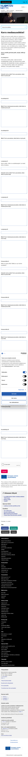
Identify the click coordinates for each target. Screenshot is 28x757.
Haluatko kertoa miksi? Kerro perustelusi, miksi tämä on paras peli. (12, 74)
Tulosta (14, 532)
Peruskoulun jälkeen (5, 625)
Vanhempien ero (4, 570)
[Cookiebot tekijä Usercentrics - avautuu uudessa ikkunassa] (21, 353)
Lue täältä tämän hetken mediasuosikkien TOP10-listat (14, 497)
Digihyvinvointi (4, 603)
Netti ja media (10, 10)
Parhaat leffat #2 (5, 297)
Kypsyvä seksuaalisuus (6, 540)
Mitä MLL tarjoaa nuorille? (6, 661)
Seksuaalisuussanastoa (6, 558)
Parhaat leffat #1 (5, 261)
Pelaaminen (3, 606)
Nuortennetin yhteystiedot (7, 683)
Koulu (2, 623)
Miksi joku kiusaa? (5, 578)
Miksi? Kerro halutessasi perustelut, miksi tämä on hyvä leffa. (13, 337)
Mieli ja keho (4, 590)
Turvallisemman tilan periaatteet (8, 688)
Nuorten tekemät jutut (9, 512)
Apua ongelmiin (4, 653)
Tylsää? (6, 501)
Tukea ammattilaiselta (5, 651)
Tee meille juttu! (8, 510)
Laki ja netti (3, 615)
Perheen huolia (4, 572)
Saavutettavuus (14, 740)
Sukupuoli (3, 556)
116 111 (4, 721)
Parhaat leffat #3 (5, 329)
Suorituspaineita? (4, 551)
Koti (2, 637)
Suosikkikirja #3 (5, 429)
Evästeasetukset (14, 742)
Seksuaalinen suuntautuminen (7, 542)
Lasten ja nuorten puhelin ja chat (12, 506)
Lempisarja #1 (4, 161)
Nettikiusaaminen (4, 611)
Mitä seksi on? (4, 544)
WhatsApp (14, 528)
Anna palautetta (4, 685)
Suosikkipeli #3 (5, 130)
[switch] (25, 376)
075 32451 (4, 676)
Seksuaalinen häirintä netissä (7, 613)
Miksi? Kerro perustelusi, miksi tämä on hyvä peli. (13, 138)
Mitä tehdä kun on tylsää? (6, 634)
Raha (2, 641)
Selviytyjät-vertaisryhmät (6, 585)
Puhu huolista (4, 649)
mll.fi (2, 678)
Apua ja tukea (4, 643)
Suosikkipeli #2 (5, 98)
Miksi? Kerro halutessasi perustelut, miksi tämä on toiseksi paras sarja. (13, 205)
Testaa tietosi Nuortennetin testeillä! (13, 515)
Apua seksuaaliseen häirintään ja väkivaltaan (10, 654)
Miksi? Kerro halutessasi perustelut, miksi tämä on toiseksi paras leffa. (13, 305)
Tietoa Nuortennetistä (6, 680)
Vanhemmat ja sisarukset (6, 568)
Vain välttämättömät (14, 402)
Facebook (5, 528)
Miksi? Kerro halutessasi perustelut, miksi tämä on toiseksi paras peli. (13, 106)
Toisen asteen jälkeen (5, 627)
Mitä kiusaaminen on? (5, 577)
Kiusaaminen (4, 575)
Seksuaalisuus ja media (6, 553)
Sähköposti (5, 532)
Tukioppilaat (3, 622)
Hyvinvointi (3, 596)
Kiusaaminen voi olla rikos (6, 582)
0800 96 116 (6, 728)
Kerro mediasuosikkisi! (7, 12)
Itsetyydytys (3, 546)
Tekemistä (3, 659)
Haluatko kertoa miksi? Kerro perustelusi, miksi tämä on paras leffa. (12, 273)
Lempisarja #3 (4, 229)
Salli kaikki (14, 393)
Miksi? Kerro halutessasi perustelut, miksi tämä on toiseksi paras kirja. (13, 405)
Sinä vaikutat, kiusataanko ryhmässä (8, 580)
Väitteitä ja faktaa (4, 560)
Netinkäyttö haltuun (5, 608)
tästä (20, 711)
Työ (2, 629)
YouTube (5, 699)
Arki (2, 631)
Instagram (5, 698)
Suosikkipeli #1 (5, 57)
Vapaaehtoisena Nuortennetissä (7, 665)
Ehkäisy (2, 549)
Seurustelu (3, 566)
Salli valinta (14, 398)
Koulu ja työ (4, 619)
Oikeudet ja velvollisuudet (6, 639)
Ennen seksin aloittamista (6, 547)
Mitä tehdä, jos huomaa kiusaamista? (9, 587)
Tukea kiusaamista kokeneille (7, 584)
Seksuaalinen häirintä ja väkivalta (8, 554)
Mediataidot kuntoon (5, 604)
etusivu (3, 10)
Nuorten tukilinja (4, 647)
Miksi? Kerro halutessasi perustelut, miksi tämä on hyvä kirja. (13, 438)
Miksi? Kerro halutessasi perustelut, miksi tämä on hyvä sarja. (13, 237)
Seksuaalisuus (5, 538)
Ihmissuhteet (4, 562)
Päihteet (3, 597)
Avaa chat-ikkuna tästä (6, 735)
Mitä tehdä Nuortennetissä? (11, 513)
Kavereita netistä (4, 610)
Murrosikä (3, 592)
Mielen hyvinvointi (5, 594)
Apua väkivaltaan (4, 656)
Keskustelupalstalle (6, 2)
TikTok (4, 696)
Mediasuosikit (19, 10)
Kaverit (2, 565)
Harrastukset (4, 635)
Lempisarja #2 (4, 197)
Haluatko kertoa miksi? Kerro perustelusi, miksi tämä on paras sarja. (12, 173)
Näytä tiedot (21, 389)
